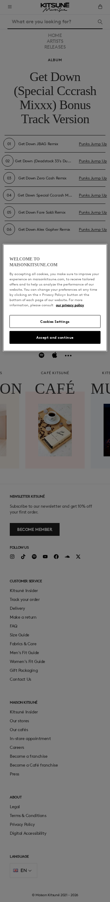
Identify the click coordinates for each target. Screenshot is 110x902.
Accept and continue (55, 337)
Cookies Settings (55, 321)
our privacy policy (70, 305)
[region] (55, 298)
